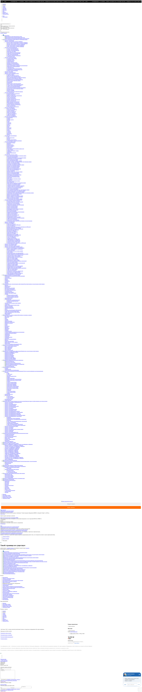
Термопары (9, 151)
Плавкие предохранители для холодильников (15, 217)
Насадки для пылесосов (11, 96)
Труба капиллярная (10, 397)
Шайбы (8, 393)
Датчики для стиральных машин (13, 162)
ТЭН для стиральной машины (12, 188)
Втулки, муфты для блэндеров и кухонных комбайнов (17, 42)
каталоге (27, 548)
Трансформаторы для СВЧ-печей (13, 238)
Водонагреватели (13, 566)
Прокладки (9, 127)
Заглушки (9, 375)
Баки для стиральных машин (12, 159)
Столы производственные (12, 472)
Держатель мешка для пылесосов (13, 93)
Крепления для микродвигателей (13, 300)
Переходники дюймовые (11, 385)
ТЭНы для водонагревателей (12, 54)
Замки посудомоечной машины (13, 75)
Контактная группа (10, 137)
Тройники (9, 390)
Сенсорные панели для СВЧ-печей (13, 240)
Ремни (8, 129)
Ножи (8, 126)
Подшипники (11, 572)
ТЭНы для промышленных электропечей (15, 424)
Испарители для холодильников (13, 202)
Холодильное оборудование (19, 570)
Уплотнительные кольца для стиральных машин (16, 190)
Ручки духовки (10, 251)
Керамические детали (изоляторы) (13, 418)
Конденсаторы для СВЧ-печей (13, 229)
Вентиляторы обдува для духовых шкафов (15, 252)
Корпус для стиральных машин (13, 167)
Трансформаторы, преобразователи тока (14, 69)
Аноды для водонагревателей (12, 48)
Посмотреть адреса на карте (6, 633)
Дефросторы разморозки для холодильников (15, 204)
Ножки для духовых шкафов (12, 258)
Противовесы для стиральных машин (14, 174)
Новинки (4, 494)
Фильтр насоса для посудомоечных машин (15, 88)
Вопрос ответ (5, 13)
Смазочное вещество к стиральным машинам (15, 185)
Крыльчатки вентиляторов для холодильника (15, 211)
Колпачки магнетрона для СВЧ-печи (14, 227)
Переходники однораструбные (13, 386)
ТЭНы (8, 136)
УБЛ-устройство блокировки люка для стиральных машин (18, 189)
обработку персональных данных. (13, 679)
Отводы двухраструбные (11, 382)
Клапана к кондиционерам (12, 62)
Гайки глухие (9, 374)
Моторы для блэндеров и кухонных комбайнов (16, 44)
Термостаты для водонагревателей (13, 53)
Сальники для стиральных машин (13, 184)
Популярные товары (6, 495)
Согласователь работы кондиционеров (14, 68)
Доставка (4, 8)
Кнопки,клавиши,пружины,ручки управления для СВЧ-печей (19, 226)
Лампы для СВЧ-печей (11, 232)
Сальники (9, 131)
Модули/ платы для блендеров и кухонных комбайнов (17, 43)
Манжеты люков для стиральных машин (14, 171)
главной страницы (10, 548)
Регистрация (5, 16)
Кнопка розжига (10, 144)
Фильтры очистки (10, 89)
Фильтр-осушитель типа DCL (12, 296)
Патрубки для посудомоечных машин (14, 78)
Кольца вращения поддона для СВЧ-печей (15, 228)
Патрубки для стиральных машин (13, 176)
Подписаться (2, 523)
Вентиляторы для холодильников (13, 200)
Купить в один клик (13, 680)
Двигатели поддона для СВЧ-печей (13, 224)
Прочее (8, 153)
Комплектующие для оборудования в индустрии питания (36, 561)
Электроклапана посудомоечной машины (15, 91)
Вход (4, 15)
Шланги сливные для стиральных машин (15, 196)
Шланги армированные (11, 152)
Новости (4, 12)
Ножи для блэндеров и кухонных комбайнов (15, 45)
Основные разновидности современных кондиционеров (11, 533)
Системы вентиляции (16, 553)
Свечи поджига (10, 149)
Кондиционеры (12, 573)
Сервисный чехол (10, 67)
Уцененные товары (6, 498)
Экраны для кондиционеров (12, 70)
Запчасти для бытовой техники (21, 552)
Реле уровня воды (10, 181)
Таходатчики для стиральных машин (14, 187)
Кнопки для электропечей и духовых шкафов (15, 247)
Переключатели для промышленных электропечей (16, 419)
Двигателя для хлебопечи (12, 109)
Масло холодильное (15, 556)
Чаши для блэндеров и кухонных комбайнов (15, 46)
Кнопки (8, 118)
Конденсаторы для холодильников (13, 203)
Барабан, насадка (10, 119)
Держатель (9, 123)
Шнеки (8, 134)
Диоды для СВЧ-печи (11, 225)
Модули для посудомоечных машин (14, 76)
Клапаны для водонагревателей (13, 50)
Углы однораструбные (11, 392)
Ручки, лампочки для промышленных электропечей (17, 421)
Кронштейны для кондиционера (13, 64)
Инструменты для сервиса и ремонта (25, 555)
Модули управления (11, 249)
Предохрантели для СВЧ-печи (13, 235)
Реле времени (9, 179)
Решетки (8, 130)
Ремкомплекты (10, 117)
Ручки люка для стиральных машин (14, 183)
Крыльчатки (9, 302)
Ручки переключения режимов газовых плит (15, 148)
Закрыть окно (3, 681)
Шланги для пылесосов (11, 100)
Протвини (9, 420)
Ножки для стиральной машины (13, 173)
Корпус (8, 124)
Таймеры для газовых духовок (13, 150)
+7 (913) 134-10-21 (3, 660)
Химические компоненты (18, 558)
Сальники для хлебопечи (12, 113)
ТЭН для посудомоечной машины (13, 86)
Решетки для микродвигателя (12, 301)
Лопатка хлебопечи (10, 110)
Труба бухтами (10, 396)
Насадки (8, 125)
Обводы (8, 381)
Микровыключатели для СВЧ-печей (14, 234)
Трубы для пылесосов (11, 97)
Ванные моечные (10, 470)
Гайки (8, 121)
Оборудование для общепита (19, 569)
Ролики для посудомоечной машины (14, 83)
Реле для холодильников (11, 210)
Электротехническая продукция (22, 562)
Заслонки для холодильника (12, 205)
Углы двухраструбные (11, 391)
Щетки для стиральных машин (13, 197)
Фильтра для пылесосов (11, 98)
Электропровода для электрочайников (14, 140)
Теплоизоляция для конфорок (12, 423)
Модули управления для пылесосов (14, 104)
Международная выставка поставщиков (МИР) (9, 517)
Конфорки (9, 417)
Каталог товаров (3, 33)
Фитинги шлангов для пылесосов (13, 99)
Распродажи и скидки (7, 496)
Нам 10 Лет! (2, 513)
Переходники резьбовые (11, 384)
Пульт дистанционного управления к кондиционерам (17, 65)
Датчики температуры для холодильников (15, 201)
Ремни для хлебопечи (11, 112)
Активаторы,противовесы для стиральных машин (16, 157)
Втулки (8, 120)
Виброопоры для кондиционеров (13, 66)
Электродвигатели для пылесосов (13, 103)
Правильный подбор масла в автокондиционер (9, 527)
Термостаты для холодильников (13, 214)
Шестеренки (9, 133)
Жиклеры (9, 143)
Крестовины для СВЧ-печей (12, 231)
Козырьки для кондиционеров (12, 63)
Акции (4, 6)
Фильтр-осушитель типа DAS (12, 297)
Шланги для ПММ (10, 90)
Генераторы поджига (11, 142)
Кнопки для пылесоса (11, 94)
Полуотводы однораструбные (12, 388)
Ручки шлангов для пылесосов (13, 106)
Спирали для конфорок (11, 422)
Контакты (4, 9)
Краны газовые (10, 146)
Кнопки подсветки (10, 145)
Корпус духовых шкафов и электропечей (15, 248)
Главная (4, 4)
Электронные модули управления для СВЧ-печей (16, 242)
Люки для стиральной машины (13, 169)
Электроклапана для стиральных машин (14, 198)
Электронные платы (11, 56)
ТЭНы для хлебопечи (11, 114)
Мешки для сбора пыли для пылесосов (14, 95)
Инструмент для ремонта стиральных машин (15, 164)
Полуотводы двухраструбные (12, 387)
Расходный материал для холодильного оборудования (34, 554)
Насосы (8, 138)
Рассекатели (9, 147)
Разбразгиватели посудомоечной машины (15, 79)
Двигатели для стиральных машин (13, 163)
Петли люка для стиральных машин (14, 178)
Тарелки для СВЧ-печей (11, 237)
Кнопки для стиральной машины (13, 165)
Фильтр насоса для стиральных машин (14, 193)
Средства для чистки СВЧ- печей (13, 241)
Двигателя (9, 122)
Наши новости (3, 509)
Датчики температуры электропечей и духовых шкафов (17, 253)
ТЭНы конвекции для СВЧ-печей (13, 239)
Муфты (8, 377)
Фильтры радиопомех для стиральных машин (15, 191)
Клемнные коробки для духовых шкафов (15, 256)
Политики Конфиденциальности (7, 636)
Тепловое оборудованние (18, 568)
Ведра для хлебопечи (11, 108)
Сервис (4, 7)
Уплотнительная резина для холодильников (28, 567)
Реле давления (10, 81)
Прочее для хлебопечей (11, 111)
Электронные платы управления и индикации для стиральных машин (20, 192)
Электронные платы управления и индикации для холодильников (19, 220)
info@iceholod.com (73, 631)
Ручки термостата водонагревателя (13, 52)
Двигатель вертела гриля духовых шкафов (15, 254)
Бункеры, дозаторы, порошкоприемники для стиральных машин (19, 161)
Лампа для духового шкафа (12, 257)
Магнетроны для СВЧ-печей (12, 233)
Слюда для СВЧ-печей (11, 236)
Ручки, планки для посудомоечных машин (15, 84)
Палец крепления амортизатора (13, 175)
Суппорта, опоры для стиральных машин (15, 186)
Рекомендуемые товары (7, 497)
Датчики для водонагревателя (12, 49)
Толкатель (9, 132)
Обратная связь (3, 659)
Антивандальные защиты (12, 58)
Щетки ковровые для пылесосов (13, 102)
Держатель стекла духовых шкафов (13, 255)
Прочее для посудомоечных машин (13, 80)
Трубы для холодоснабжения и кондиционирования (33, 560)
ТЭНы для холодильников (12, 218)
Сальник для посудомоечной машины (14, 85)
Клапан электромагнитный (12, 206)
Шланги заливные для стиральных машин (15, 195)
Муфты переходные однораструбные (14, 380)
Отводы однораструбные (12, 383)
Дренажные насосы (10, 60)
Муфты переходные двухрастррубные (14, 379)
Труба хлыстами (10, 398)
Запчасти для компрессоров (19, 571)
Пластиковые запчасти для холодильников (15, 208)
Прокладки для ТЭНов (11, 51)
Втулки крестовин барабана (12, 156)
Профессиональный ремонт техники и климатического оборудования (13, 530)
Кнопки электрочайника (11, 139)
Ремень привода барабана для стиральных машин (16, 182)
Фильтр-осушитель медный (12, 295)
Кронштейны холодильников (12, 209)
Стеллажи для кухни (11, 471)
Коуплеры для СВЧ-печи (11, 230)
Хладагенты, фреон (14, 564)
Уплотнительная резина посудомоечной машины (16, 87)
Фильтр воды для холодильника (13, 219)
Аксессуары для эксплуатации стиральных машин (16, 155)
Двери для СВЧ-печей (11, 223)
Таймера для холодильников (12, 212)
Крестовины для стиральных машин (14, 168)
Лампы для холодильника (12, 213)
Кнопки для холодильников (12, 207)
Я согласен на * (11, 679)
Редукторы (9, 128)
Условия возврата (4, 638)
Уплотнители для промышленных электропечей (16, 425)
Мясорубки (9, 468)
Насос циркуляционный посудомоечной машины (16, 77)
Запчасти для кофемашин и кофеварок (25, 565)
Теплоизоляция (12, 559)
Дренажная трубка (10, 59)
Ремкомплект (9, 82)
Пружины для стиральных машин (13, 180)
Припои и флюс (13, 563)
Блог (3, 11)
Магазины (5, 10)
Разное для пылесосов (11, 105)
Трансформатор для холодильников (13, 216)
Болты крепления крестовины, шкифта (14, 160)
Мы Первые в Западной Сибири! (6, 511)
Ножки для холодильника (12, 215)
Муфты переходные (11, 378)
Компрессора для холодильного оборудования (29, 557)
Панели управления (11, 170)
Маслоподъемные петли (11, 376)
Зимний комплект (10, 61)
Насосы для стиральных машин (13, 172)
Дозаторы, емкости (10, 74)
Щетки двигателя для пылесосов (13, 101)
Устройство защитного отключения (13, 55)
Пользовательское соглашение (6, 635)
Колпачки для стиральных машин (13, 166)
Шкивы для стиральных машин (13, 194)
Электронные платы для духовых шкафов (15, 250)
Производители (6, 14)
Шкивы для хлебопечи (11, 115)
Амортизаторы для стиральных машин (14, 158)
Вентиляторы (6, 551)
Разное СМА (9, 177)
